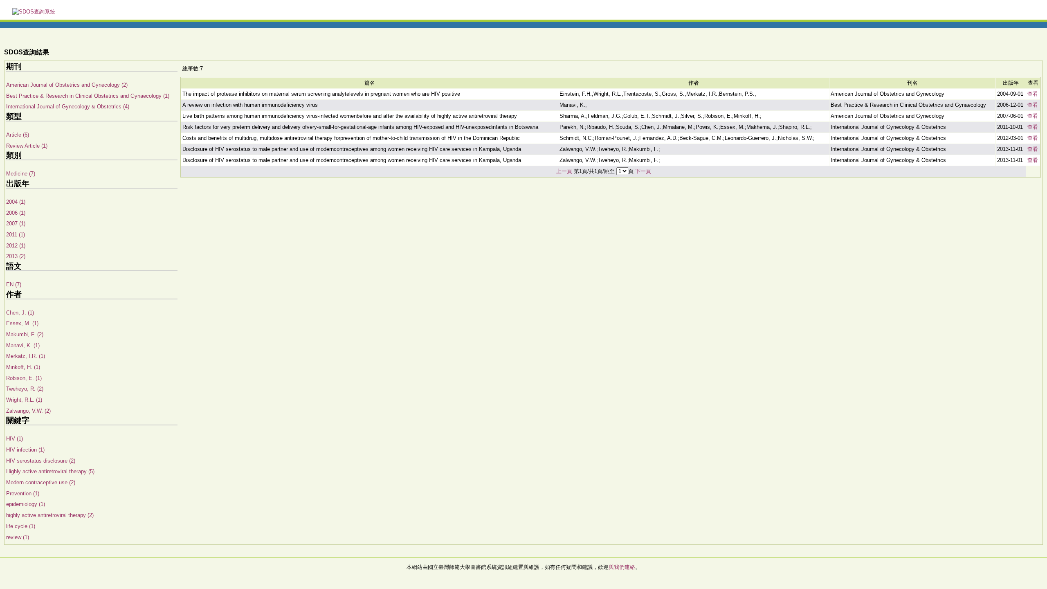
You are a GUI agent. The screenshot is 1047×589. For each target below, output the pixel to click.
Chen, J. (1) (20, 313)
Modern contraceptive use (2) (40, 482)
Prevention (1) (22, 493)
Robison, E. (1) (24, 378)
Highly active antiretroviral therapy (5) (50, 471)
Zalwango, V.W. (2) (28, 411)
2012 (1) (15, 246)
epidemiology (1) (25, 504)
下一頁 (643, 171)
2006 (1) (15, 213)
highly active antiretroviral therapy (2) (50, 515)
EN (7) (13, 284)
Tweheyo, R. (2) (24, 389)
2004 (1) (15, 202)
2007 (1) (15, 223)
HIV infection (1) (25, 450)
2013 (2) (15, 256)
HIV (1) (14, 439)
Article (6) (17, 135)
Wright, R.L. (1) (24, 400)
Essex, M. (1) (22, 323)
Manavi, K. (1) (23, 345)
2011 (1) (15, 235)
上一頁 (564, 171)
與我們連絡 (622, 567)
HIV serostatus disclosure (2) (40, 461)
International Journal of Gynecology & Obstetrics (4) (67, 106)
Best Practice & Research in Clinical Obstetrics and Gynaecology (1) (87, 96)
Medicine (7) (20, 174)
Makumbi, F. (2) (24, 334)
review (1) (17, 537)
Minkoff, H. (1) (23, 367)
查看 (1032, 94)
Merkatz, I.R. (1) (25, 356)
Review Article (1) (26, 146)
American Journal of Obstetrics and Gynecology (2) (67, 85)
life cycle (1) (20, 526)
